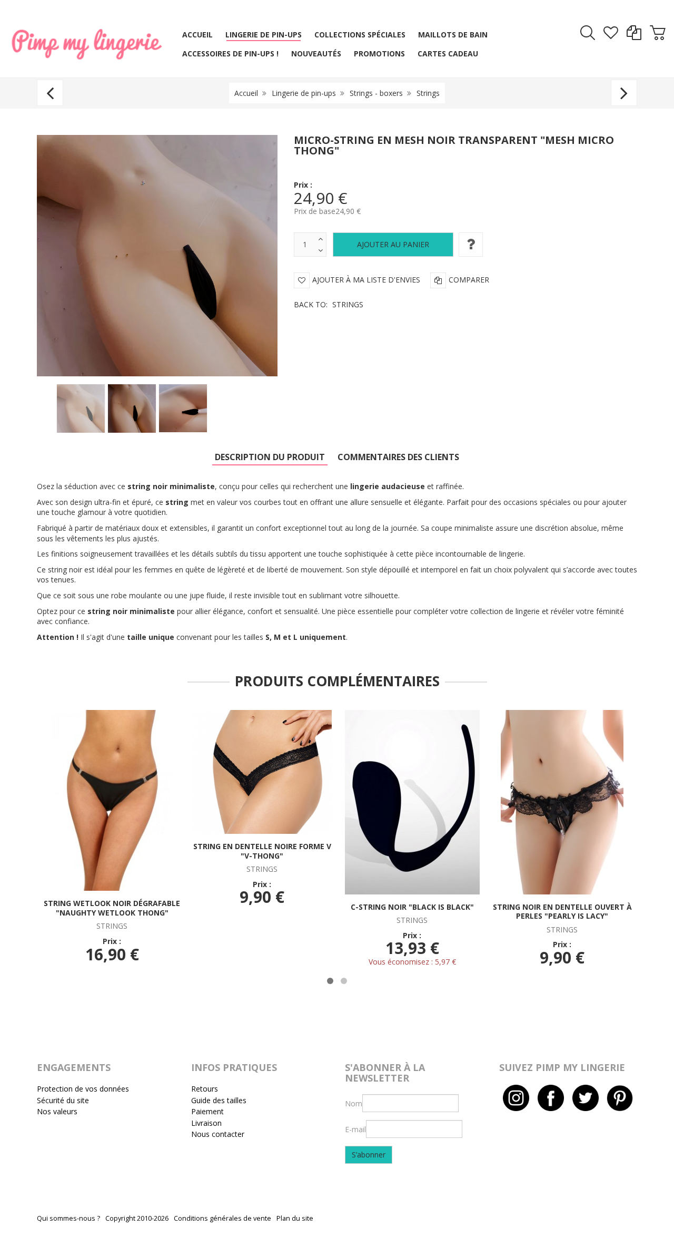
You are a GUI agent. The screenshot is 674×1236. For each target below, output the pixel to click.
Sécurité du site (63, 1100)
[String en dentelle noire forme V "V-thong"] (262, 771)
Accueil (246, 93)
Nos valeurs (57, 1111)
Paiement (207, 1111)
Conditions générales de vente (222, 1218)
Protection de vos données (83, 1089)
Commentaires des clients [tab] (398, 457)
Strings (428, 93)
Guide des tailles (218, 1100)
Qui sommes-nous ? (68, 1218)
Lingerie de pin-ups (304, 93)
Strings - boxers (376, 93)
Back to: (328, 304)
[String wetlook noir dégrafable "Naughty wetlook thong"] (112, 799)
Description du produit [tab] (270, 457)
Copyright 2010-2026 (136, 1218)
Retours (204, 1089)
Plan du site (294, 1218)
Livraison (206, 1123)
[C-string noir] (412, 801)
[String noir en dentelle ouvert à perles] (562, 801)
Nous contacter (217, 1134)
